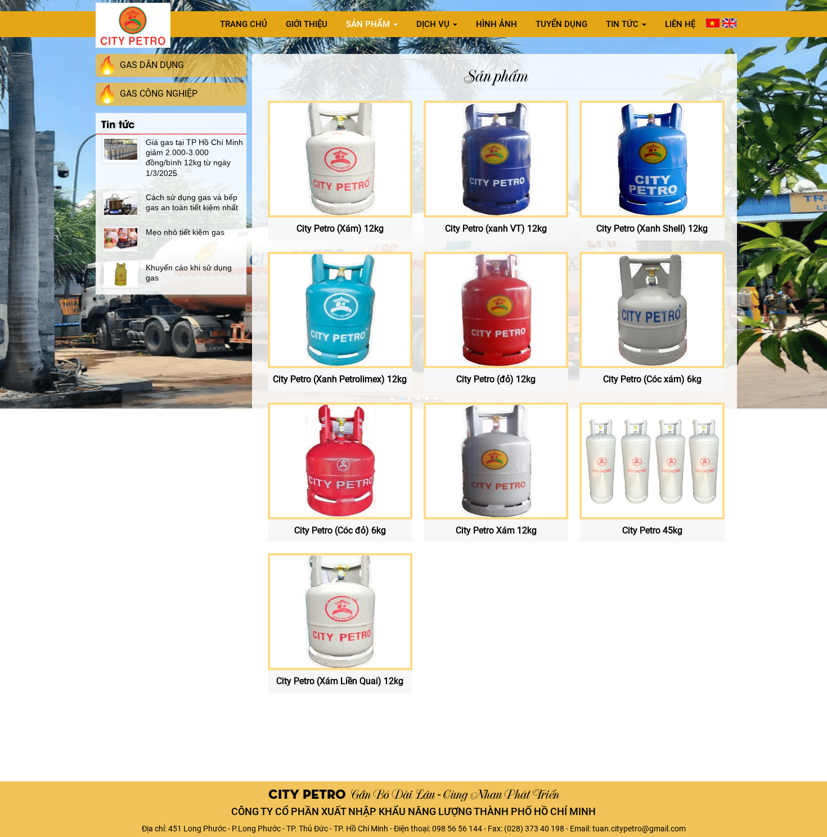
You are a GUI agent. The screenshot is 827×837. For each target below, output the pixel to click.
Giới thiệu (306, 24)
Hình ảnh (496, 24)
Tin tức (623, 24)
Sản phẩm (369, 24)
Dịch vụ (434, 24)
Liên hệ (680, 24)
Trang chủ (243, 24)
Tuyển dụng (561, 24)
